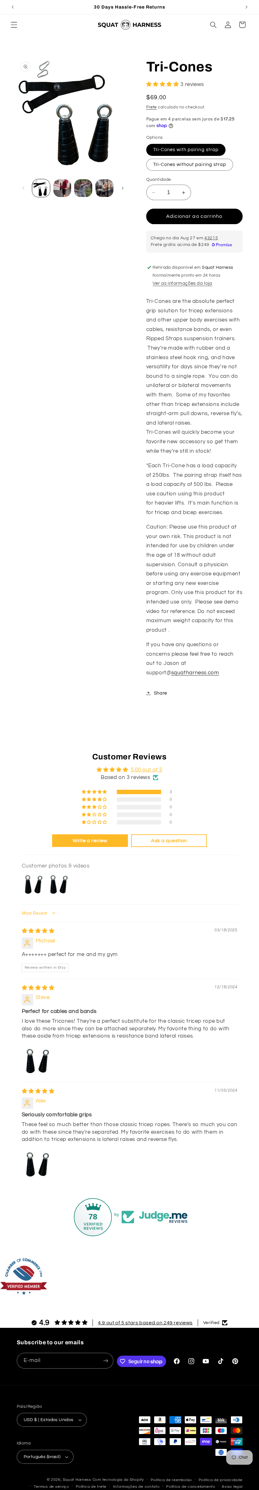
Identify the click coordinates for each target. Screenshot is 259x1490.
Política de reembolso (171, 1480)
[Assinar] (106, 1360)
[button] (14, 24)
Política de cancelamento (190, 1486)
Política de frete (91, 1486)
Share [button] (160, 693)
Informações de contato (136, 1486)
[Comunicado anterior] (13, 7)
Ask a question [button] (169, 840)
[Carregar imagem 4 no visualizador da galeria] (83, 188)
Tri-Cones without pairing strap (189, 164)
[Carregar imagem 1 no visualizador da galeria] (41, 188)
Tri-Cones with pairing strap (186, 149)
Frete (151, 107)
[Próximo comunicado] (246, 7)
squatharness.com (195, 673)
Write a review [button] (90, 840)
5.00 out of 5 (146, 770)
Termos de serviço (51, 1486)
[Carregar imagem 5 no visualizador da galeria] (104, 188)
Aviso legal (232, 1486)
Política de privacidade (221, 1480)
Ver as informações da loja (182, 283)
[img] (38, 931)
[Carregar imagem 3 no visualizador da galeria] (62, 188)
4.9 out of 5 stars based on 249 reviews (145, 1322)
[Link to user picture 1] (37, 1060)
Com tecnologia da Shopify (118, 1479)
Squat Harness (77, 1479)
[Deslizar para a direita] (123, 188)
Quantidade (158, 179)
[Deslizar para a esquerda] (24, 188)
